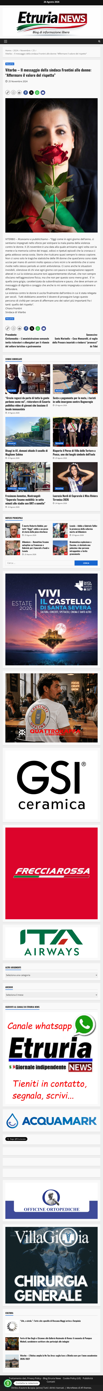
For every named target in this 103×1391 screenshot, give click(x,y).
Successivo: (75, 340)
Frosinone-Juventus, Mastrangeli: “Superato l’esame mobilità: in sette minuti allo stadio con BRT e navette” (25, 499)
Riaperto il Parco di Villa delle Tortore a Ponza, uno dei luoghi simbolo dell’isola (74, 452)
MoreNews (72, 1387)
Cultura (9, 1313)
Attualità (9, 64)
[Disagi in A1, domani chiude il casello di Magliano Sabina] (27, 432)
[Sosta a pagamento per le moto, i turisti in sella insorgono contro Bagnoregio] (75, 379)
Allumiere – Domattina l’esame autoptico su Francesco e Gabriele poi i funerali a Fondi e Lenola (12, 547)
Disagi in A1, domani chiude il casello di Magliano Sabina (26, 452)
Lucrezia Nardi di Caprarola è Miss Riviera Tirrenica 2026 (75, 498)
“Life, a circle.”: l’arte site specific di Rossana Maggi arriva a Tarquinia (50, 1320)
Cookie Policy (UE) (72, 1378)
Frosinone (12, 488)
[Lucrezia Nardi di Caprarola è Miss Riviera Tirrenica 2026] (75, 477)
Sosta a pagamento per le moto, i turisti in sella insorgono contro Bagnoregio (74, 400)
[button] (5, 41)
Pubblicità (88, 1378)
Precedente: (27, 340)
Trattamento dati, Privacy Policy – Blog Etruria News (35, 1378)
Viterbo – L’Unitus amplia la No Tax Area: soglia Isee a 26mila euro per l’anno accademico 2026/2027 (58, 1357)
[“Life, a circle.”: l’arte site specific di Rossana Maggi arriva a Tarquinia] (12, 1326)
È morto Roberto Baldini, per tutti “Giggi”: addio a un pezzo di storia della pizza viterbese (12, 530)
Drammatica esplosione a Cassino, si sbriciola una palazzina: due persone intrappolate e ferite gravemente (60, 547)
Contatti (51, 1381)
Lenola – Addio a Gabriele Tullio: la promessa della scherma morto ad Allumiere (60, 530)
